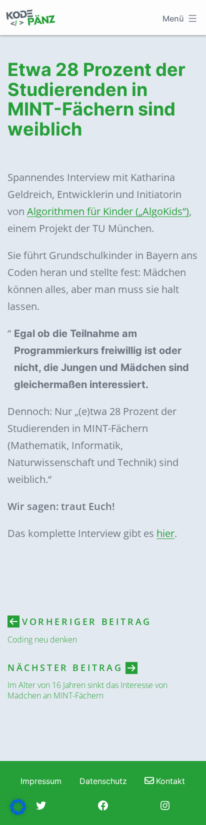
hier (165, 533)
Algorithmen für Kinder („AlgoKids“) (108, 211)
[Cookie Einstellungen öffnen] (18, 812)
